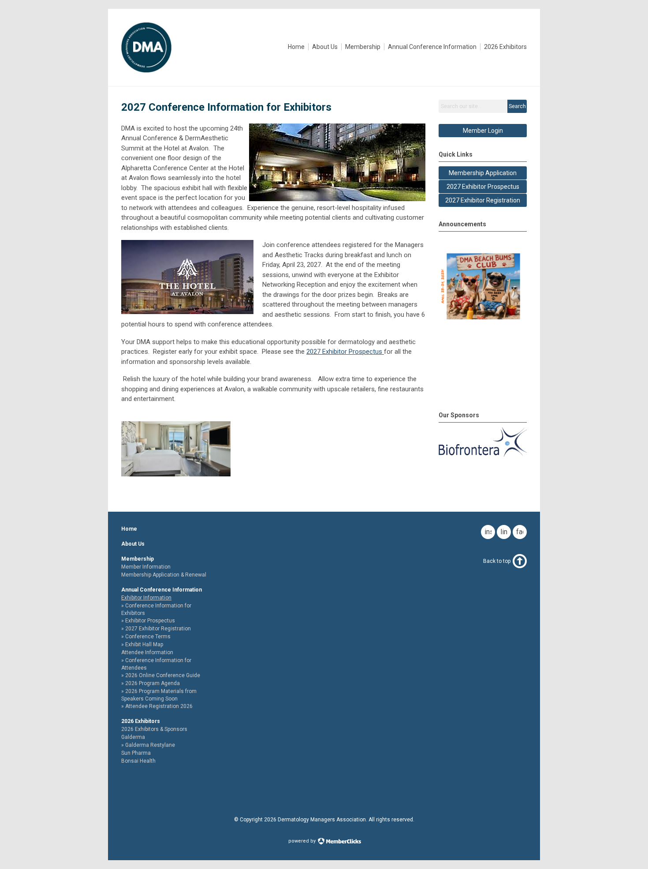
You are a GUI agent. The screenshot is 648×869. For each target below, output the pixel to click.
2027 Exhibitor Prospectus (345, 352)
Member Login (483, 130)
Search (517, 106)
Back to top (496, 561)
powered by (302, 841)
